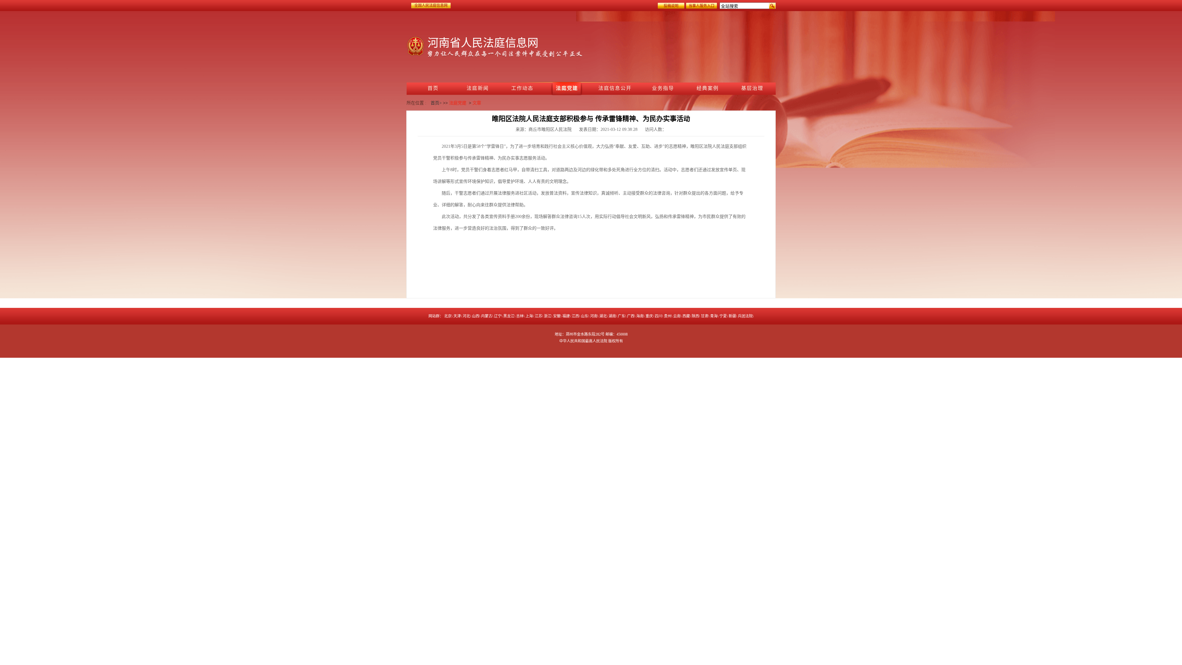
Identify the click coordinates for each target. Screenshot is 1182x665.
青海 (714, 316)
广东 (621, 316)
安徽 (557, 316)
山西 (475, 316)
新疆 (732, 316)
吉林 (520, 316)
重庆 (649, 316)
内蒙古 (486, 316)
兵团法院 (745, 316)
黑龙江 (508, 316)
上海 (529, 316)
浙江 (547, 316)
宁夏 (723, 316)
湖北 (603, 316)
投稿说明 (671, 6)
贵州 (667, 316)
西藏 (686, 316)
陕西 (695, 316)
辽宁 (497, 316)
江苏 (538, 316)
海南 (640, 316)
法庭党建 (457, 103)
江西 (575, 316)
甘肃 (704, 316)
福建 (566, 316)
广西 (630, 316)
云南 (677, 316)
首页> (436, 103)
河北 (466, 316)
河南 (593, 316)
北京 (448, 316)
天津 (457, 316)
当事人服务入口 (701, 6)
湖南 (612, 316)
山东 (584, 316)
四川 (658, 316)
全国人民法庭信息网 (431, 5)
